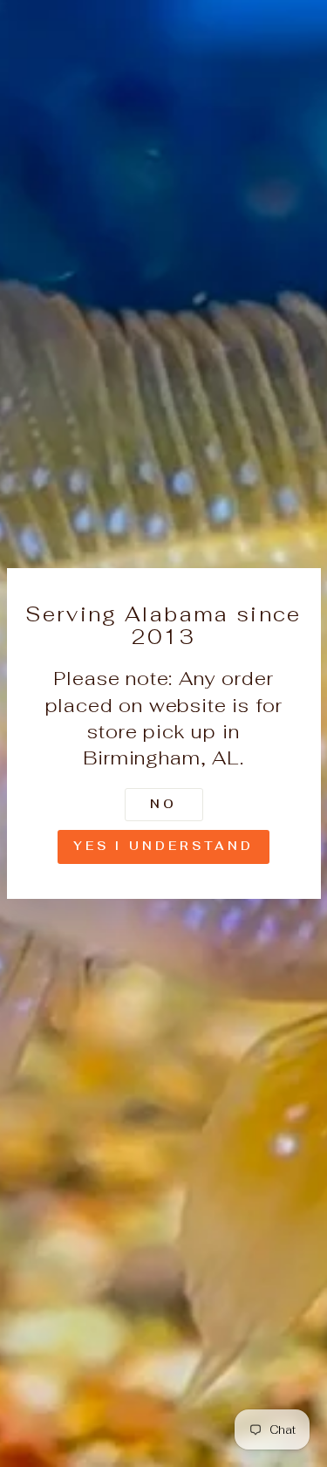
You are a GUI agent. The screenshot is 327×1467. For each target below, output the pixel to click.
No (163, 804)
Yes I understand (163, 846)
